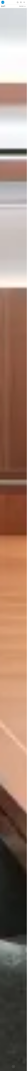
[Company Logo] (2, 2)
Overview (21, 6)
